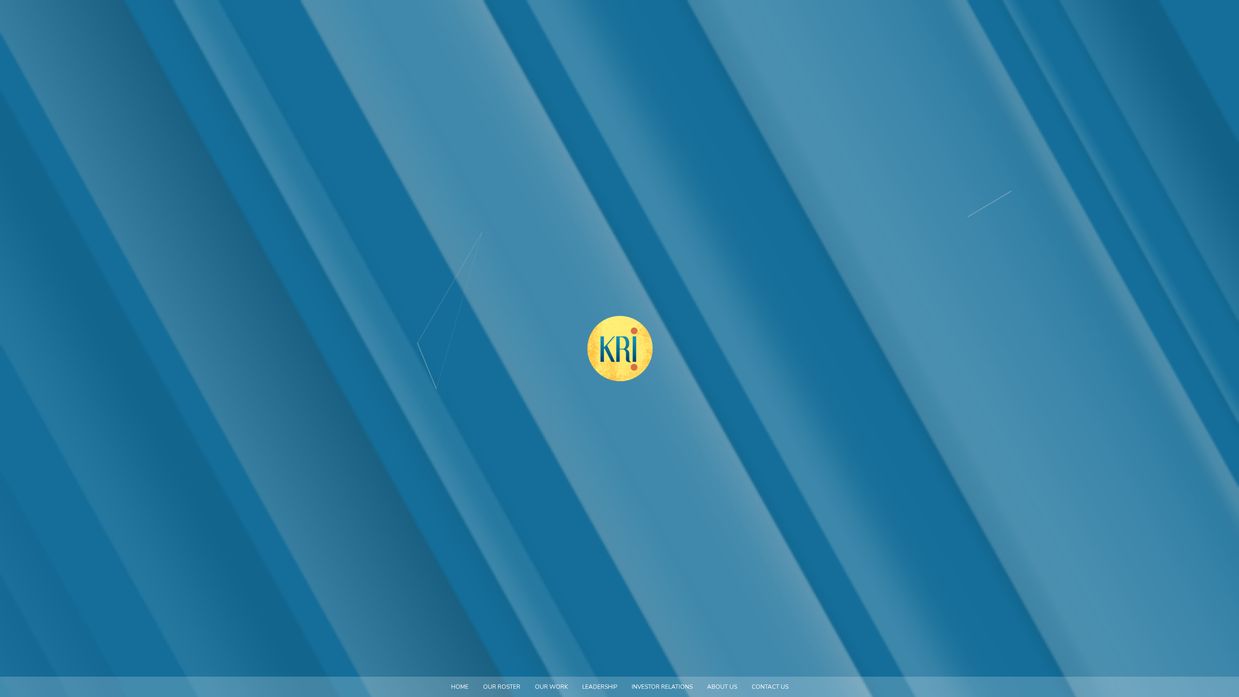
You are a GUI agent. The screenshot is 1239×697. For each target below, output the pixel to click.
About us (722, 687)
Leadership (599, 687)
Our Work (551, 687)
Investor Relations (662, 687)
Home (459, 687)
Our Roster (501, 687)
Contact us (770, 687)
